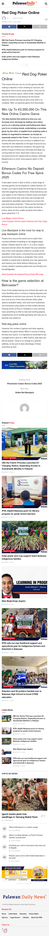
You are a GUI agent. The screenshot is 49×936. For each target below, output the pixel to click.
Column (7, 596)
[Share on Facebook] (9, 27)
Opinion (5, 917)
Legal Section (15, 917)
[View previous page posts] (22, 65)
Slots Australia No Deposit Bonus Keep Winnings (22, 274)
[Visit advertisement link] (24, 365)
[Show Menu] (3, 3)
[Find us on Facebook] (2, 929)
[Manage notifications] (5, 931)
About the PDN (36, 917)
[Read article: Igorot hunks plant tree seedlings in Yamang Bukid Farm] (24, 794)
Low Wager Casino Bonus (13, 218)
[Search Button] (46, 3)
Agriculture (9, 551)
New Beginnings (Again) (13, 600)
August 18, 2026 (8, 472)
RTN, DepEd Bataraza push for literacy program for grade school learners (23, 50)
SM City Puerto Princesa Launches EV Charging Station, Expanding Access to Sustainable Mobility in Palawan (24, 42)
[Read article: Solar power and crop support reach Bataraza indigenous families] (24, 537)
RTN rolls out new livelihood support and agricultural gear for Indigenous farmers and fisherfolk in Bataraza (23, 646)
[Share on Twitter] (24, 27)
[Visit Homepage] (24, 3)
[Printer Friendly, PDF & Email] (12, 73)
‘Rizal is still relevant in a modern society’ (23, 827)
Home (4, 914)
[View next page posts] (26, 65)
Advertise (23, 914)
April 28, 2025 (18, 18)
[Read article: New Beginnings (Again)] (24, 582)
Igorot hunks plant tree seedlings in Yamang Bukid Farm (20, 815)
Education (8, 506)
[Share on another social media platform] (40, 27)
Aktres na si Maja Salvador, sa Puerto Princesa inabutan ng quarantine (26, 836)
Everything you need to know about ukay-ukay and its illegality (27, 846)
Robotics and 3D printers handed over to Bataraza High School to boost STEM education (22, 694)
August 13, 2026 (8, 652)
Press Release (10, 458)
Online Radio (34, 914)
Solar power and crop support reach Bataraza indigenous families (21, 57)
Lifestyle (26, 917)
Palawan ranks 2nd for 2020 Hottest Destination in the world (27, 856)
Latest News (12, 914)
